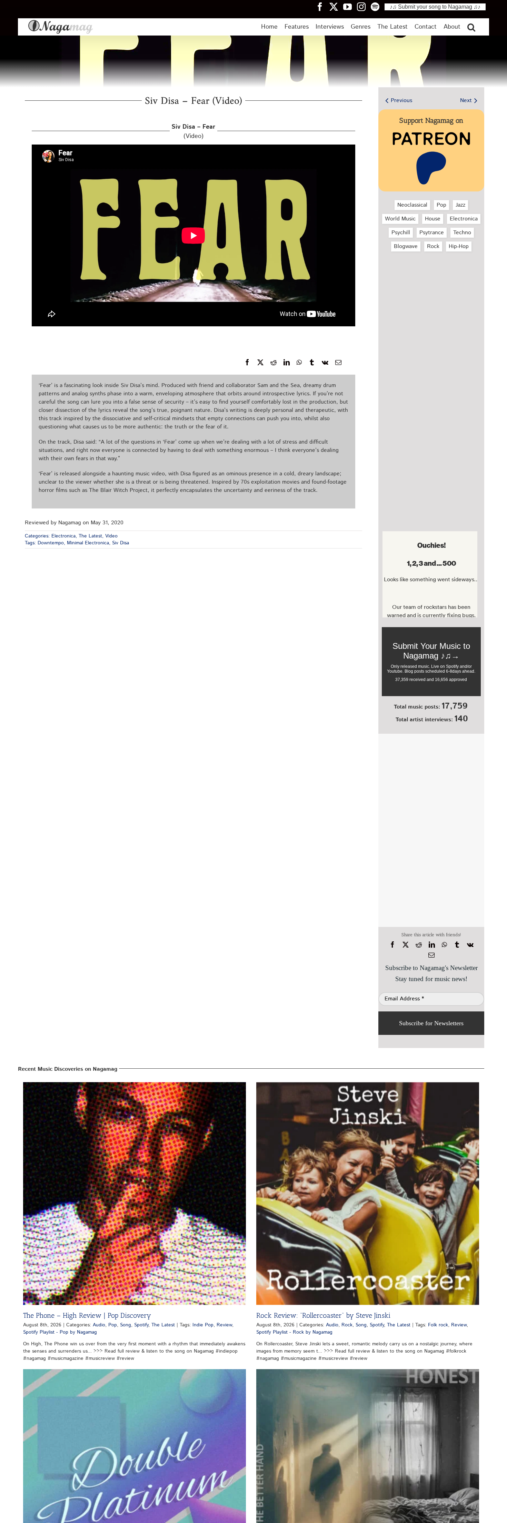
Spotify (141, 1325)
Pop (441, 205)
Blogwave (406, 246)
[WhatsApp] (299, 362)
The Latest (90, 536)
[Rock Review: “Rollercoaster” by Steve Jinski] (367, 1193)
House (432, 219)
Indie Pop (202, 1325)
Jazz (460, 205)
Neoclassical (412, 205)
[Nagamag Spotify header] (378, 6)
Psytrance (431, 233)
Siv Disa (120, 543)
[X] (260, 362)
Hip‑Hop (459, 246)
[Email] (338, 362)
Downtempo (51, 543)
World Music (400, 219)
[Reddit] (273, 362)
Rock (433, 246)
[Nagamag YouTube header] (350, 6)
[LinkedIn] (286, 362)
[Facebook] (247, 362)
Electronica (63, 536)
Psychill (400, 233)
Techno (462, 233)
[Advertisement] (429, 293)
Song (125, 1325)
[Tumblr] (311, 362)
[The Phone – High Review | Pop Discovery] (134, 1193)
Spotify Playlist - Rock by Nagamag (294, 1332)
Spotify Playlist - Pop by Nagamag (60, 1332)
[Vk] (325, 362)
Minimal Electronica (88, 543)
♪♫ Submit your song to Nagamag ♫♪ (435, 7)
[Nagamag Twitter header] (336, 6)
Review (224, 1325)
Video (111, 536)
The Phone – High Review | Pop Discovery (87, 1315)
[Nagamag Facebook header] (322, 6)
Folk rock (438, 1325)
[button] (471, 27)
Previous (401, 101)
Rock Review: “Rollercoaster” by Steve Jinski (323, 1315)
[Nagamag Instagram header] (364, 6)
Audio (99, 1325)
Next (466, 101)
